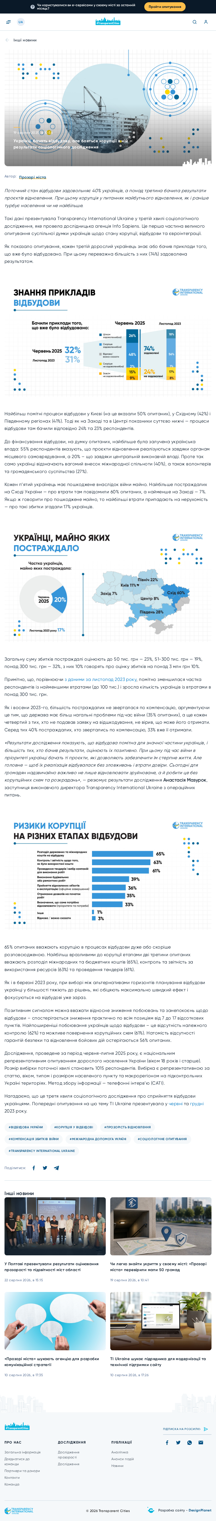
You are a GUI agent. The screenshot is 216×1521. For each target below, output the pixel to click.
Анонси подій (122, 1459)
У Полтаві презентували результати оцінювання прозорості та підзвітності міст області (51, 1267)
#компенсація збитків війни (33, 1139)
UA (21, 22)
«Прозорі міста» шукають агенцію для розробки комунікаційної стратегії (51, 1361)
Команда (12, 1484)
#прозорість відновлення (127, 1127)
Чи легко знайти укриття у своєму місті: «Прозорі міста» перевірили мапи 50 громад (158, 1267)
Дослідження (69, 1464)
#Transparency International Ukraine (42, 1151)
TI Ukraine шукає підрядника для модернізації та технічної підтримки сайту (158, 1361)
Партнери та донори (22, 1471)
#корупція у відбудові (73, 1127)
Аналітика (119, 1452)
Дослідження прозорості (69, 1454)
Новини (117, 1466)
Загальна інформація (22, 1452)
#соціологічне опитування (162, 1139)
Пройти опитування (165, 7)
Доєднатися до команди (17, 1461)
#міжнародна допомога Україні (98, 1139)
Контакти (12, 1478)
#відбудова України (26, 1127)
